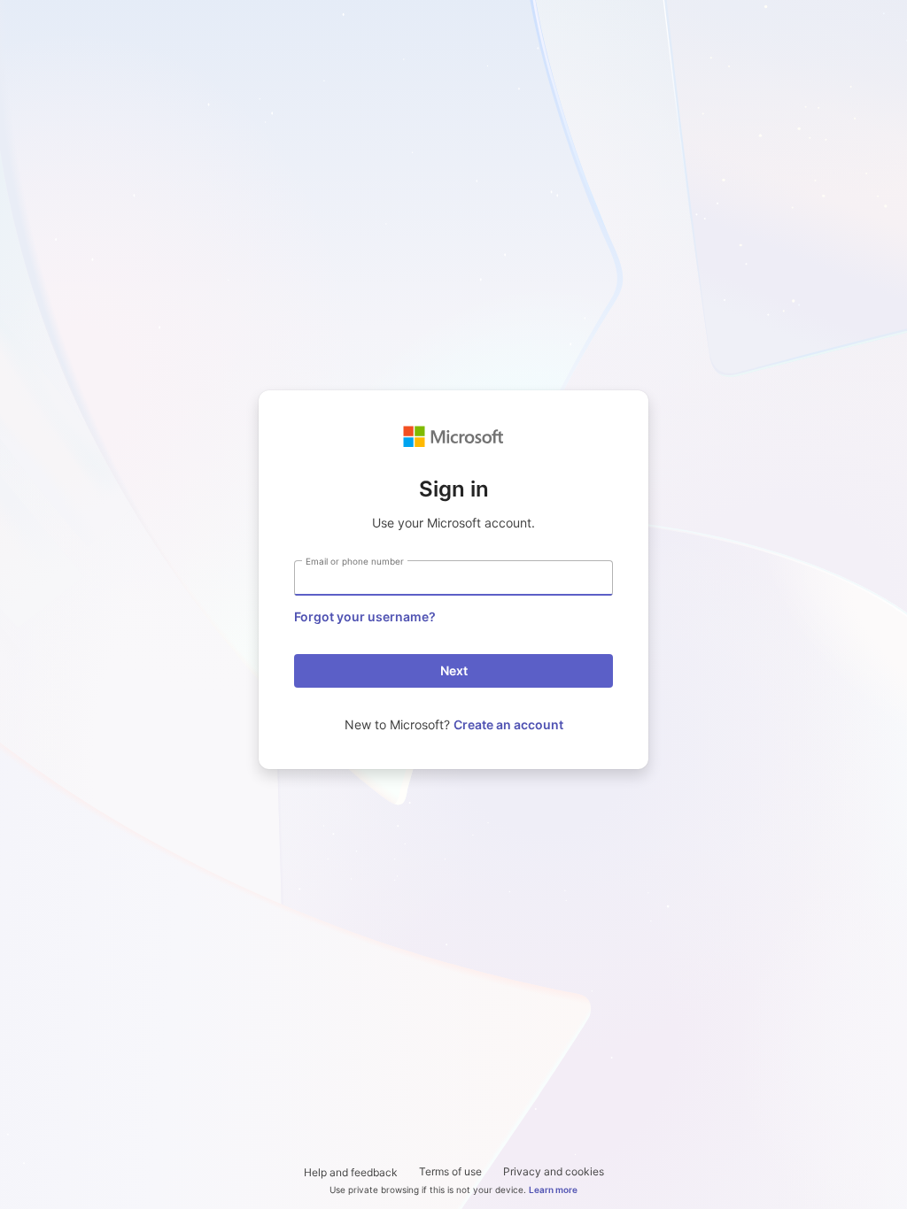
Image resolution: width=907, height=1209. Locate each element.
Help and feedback (351, 1172)
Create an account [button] (508, 724)
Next (454, 670)
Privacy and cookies (553, 1171)
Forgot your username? (365, 616)
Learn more (553, 1189)
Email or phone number (355, 561)
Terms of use (450, 1171)
